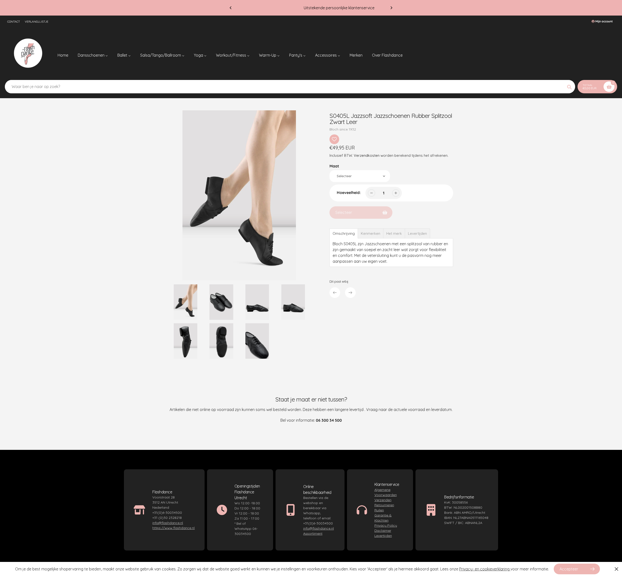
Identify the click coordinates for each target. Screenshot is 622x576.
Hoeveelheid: (349, 192)
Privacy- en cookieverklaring (484, 569)
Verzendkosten (367, 155)
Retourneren (384, 505)
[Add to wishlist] (334, 139)
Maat (334, 166)
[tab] (343, 233)
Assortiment (312, 533)
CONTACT (13, 21)
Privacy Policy (385, 525)
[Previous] (230, 7)
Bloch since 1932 (342, 129)
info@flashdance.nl (167, 523)
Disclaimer (382, 530)
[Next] (391, 7)
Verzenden (382, 500)
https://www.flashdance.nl (173, 528)
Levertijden (383, 535)
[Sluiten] (616, 569)
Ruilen (379, 510)
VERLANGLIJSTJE (36, 21)
